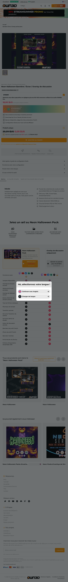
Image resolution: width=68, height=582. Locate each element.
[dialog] (34, 291)
